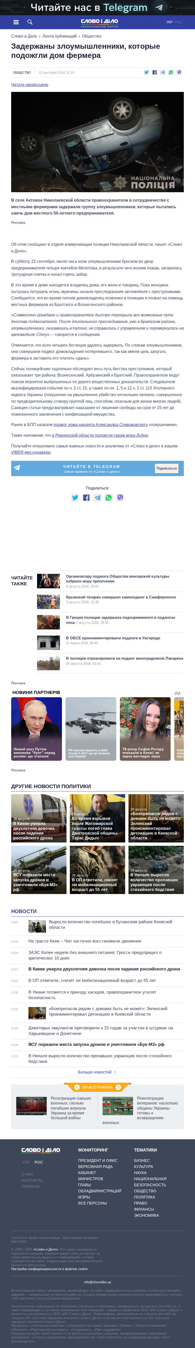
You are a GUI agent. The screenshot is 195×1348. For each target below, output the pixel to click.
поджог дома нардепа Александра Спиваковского (101, 425)
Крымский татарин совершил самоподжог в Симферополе (121, 599)
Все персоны (92, 1203)
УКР (169, 22)
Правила (31, 1186)
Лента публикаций (59, 36)
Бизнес (142, 1160)
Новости (24, 911)
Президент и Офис (98, 1160)
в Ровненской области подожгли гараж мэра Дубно (100, 435)
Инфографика (97, 1087)
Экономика (146, 1215)
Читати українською (29, 85)
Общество (91, 36)
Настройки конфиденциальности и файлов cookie (49, 1269)
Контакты (32, 1180)
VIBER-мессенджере (31, 452)
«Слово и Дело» (45, 1249)
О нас (28, 1174)
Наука (140, 1173)
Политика (144, 1197)
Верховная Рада (95, 1166)
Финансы (144, 1209)
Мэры (84, 1197)
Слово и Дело (24, 36)
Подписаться (167, 468)
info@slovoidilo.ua (97, 1282)
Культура (143, 1166)
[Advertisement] (97, 230)
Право (140, 1203)
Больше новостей (94, 1072)
